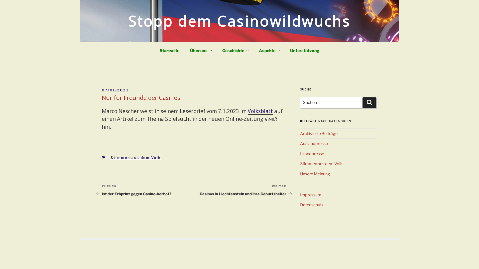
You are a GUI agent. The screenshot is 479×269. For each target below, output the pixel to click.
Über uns (199, 50)
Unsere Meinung (315, 174)
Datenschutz (312, 204)
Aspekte (267, 50)
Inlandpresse (312, 153)
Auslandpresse (314, 143)
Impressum (310, 195)
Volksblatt (260, 111)
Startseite (169, 50)
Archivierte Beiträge (319, 133)
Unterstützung (304, 50)
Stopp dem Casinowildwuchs (239, 21)
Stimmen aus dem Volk (136, 157)
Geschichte (233, 50)
